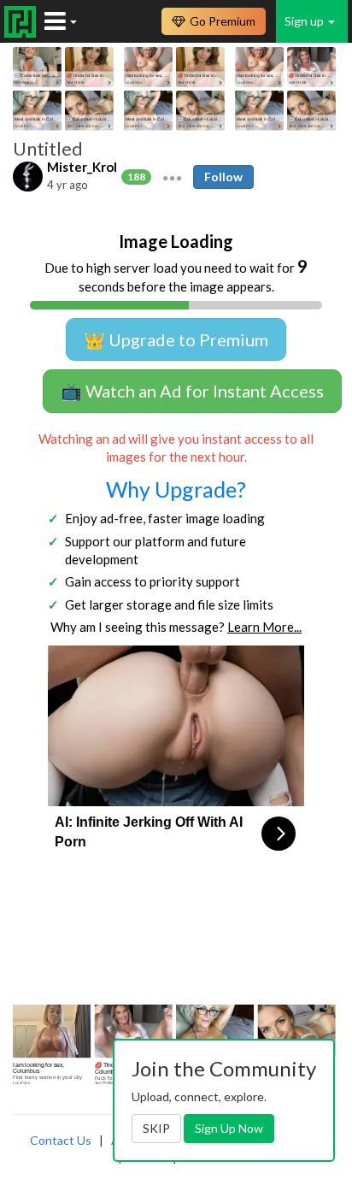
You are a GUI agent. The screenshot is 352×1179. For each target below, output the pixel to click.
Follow (223, 176)
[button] (172, 176)
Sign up (305, 21)
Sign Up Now (229, 1128)
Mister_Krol (82, 166)
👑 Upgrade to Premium (176, 339)
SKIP (156, 1128)
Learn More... (264, 626)
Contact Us (60, 1140)
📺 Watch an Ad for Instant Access (192, 390)
